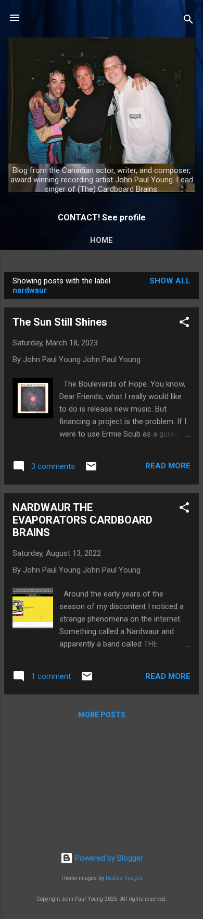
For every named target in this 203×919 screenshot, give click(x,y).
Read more (168, 465)
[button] (184, 324)
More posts (101, 715)
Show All (170, 280)
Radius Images (124, 878)
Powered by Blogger (108, 858)
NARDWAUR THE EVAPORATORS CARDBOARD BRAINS (82, 520)
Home (101, 240)
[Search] (188, 21)
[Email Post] (91, 470)
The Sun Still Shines (59, 322)
